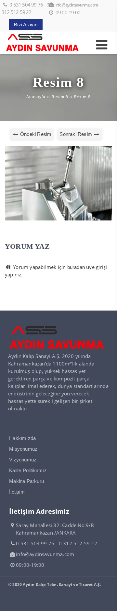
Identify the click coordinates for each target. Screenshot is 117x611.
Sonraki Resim (76, 134)
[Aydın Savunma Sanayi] (42, 50)
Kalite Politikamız (28, 470)
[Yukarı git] (107, 601)
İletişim (17, 492)
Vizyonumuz (22, 459)
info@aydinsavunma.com (77, 5)
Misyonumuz (23, 449)
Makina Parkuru (26, 481)
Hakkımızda (22, 438)
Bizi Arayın (25, 24)
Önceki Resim (35, 134)
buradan (76, 267)
